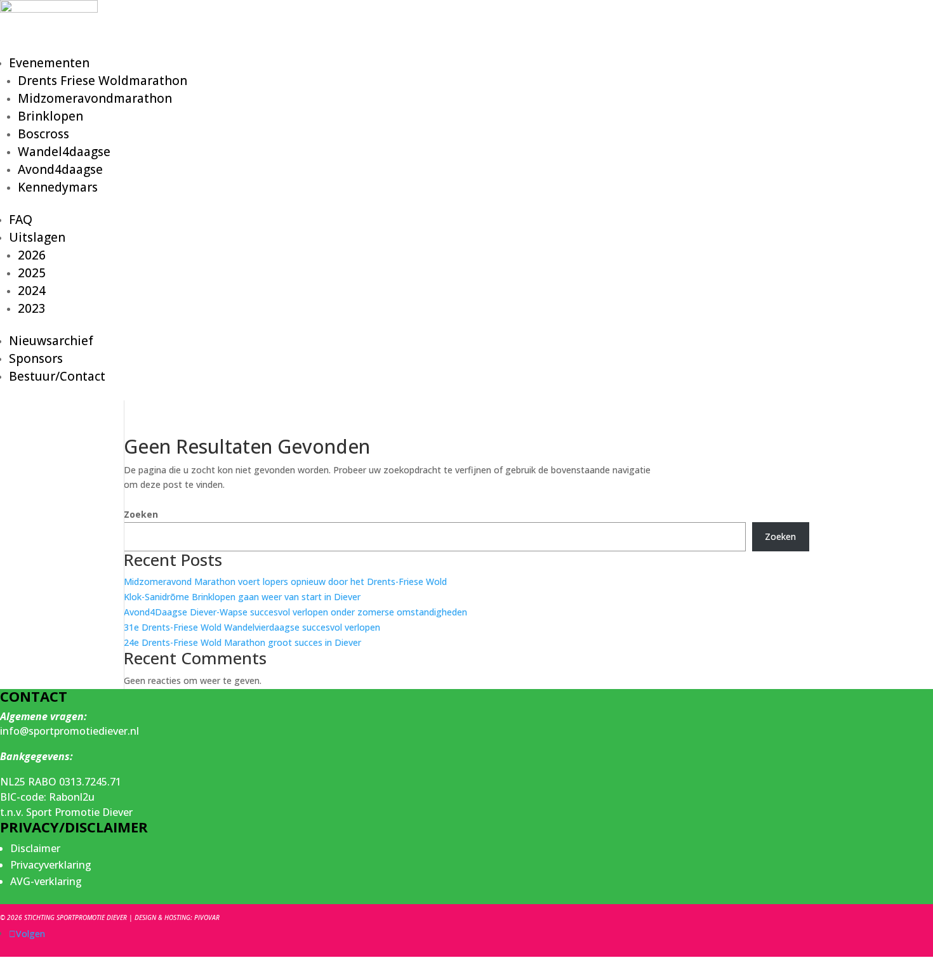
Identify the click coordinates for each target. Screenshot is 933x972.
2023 (32, 308)
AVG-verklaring (46, 881)
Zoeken (141, 514)
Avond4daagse (60, 169)
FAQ (20, 219)
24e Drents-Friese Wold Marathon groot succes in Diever (242, 642)
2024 (32, 290)
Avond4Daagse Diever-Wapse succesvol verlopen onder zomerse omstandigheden (295, 612)
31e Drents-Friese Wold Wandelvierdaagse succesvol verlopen (252, 627)
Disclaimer (35, 848)
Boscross (43, 134)
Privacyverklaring (50, 865)
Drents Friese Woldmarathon (102, 80)
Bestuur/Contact (57, 376)
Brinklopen (50, 116)
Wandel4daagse (64, 151)
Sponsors (36, 358)
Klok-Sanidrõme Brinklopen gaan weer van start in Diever (242, 597)
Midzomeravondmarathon (95, 98)
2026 (32, 255)
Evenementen (49, 63)
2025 (32, 273)
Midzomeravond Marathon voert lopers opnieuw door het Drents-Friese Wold (285, 581)
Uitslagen (37, 237)
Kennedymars (58, 187)
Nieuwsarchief (51, 340)
